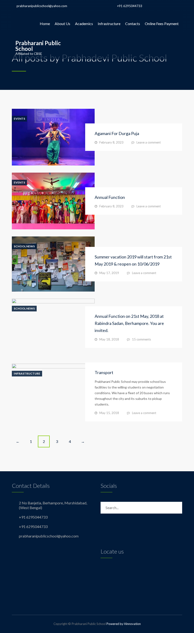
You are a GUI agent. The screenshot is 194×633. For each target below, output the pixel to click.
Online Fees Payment (162, 23)
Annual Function (110, 197)
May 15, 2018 (109, 413)
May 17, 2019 (109, 273)
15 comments (141, 339)
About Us (62, 23)
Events (19, 118)
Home (45, 23)
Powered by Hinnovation (123, 624)
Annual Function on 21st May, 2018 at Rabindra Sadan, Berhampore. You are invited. (129, 323)
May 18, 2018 (109, 339)
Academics (84, 23)
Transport (104, 372)
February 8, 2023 (111, 142)
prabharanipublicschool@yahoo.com (42, 6)
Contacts (132, 23)
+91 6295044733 (129, 6)
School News (24, 246)
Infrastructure (109, 23)
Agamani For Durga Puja (117, 133)
